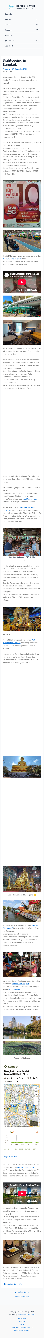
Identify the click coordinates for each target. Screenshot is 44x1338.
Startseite (8, 14)
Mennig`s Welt (25, 5)
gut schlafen (10, 40)
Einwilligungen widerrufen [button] (22, 1330)
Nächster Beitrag (22, 1297)
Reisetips (8, 35)
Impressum (22, 1321)
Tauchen (8, 25)
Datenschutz (22, 1319)
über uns (8, 19)
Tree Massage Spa (29, 499)
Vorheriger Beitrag (22, 1292)
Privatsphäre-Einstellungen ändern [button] (22, 1327)
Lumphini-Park (14, 989)
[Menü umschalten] (36, 19)
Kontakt (22, 1324)
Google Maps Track (10, 1157)
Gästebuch (9, 46)
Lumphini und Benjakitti (20, 984)
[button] (5, 543)
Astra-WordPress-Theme (26, 1315)
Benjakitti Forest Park (25, 1167)
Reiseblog (8, 30)
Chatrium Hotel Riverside (12, 259)
